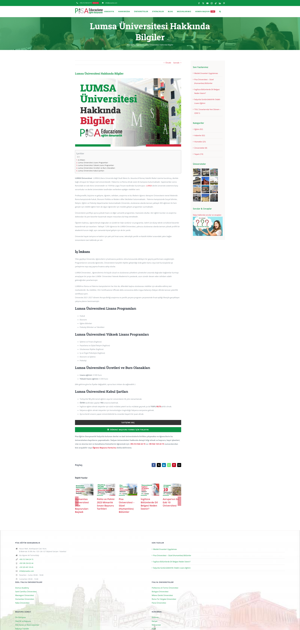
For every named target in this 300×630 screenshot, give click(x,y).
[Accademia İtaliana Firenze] (197, 181)
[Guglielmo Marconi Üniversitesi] (214, 197)
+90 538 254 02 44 (26, 576)
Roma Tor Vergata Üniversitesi (164, 612)
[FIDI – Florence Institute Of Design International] (205, 181)
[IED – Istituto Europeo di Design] (214, 172)
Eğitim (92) (198, 129)
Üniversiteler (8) (200, 148)
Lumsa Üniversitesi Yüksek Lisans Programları (96, 165)
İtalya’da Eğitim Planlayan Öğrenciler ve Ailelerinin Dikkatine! (172, 489)
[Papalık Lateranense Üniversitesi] (197, 197)
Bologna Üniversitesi (160, 604)
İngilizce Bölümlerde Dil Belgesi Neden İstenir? (171, 574)
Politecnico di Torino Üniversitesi (165, 600)
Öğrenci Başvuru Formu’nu (104, 447)
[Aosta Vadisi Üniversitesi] (205, 197)
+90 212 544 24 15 (137, 444)
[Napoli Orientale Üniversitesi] (214, 189)
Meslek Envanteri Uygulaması (206, 73)
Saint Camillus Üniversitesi (26, 604)
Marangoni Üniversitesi (24, 608)
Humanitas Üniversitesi (24, 612)
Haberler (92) (199, 135)
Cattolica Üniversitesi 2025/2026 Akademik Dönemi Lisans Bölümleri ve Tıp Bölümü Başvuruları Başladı (106, 489)
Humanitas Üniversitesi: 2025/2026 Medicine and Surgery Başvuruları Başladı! (84, 489)
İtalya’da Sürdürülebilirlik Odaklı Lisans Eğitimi (172, 580)
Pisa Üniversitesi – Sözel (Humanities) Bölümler (172, 568)
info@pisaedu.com (26, 584)
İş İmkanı (81, 160)
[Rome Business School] (197, 172)
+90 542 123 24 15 (156, 444)
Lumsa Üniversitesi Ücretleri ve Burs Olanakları (96, 168)
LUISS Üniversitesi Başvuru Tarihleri (150, 489)
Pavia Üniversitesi (159, 615)
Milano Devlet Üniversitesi (162, 608)
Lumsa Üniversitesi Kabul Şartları (91, 171)
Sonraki (176, 62)
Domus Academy (22, 600)
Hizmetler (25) (200, 141)
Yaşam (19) (198, 154)
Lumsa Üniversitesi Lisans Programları (93, 163)
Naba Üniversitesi (22, 615)
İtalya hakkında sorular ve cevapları (207, 215)
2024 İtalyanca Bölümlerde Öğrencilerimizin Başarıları (128, 489)
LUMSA (149, 185)
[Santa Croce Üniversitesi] (197, 189)
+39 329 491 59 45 (26, 580)
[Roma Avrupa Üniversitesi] (205, 189)
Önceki (168, 62)
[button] (220, 11)
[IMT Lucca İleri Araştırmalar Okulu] (214, 181)
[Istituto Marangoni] (205, 172)
